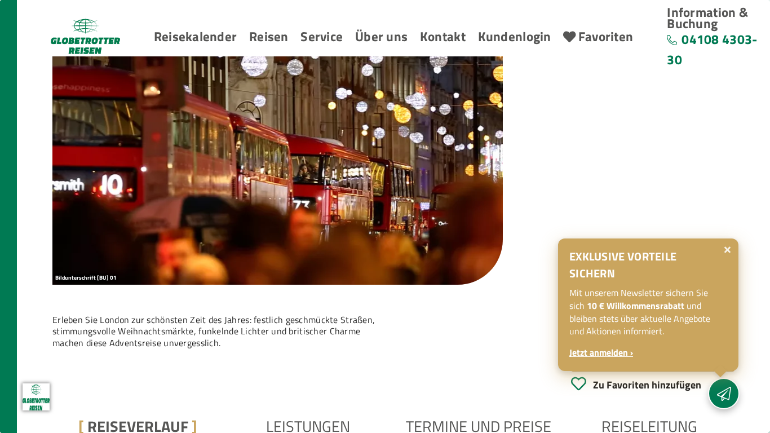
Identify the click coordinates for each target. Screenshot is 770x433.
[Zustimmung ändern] (36, 396)
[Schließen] (727, 250)
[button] (195, 37)
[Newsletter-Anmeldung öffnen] (723, 393)
